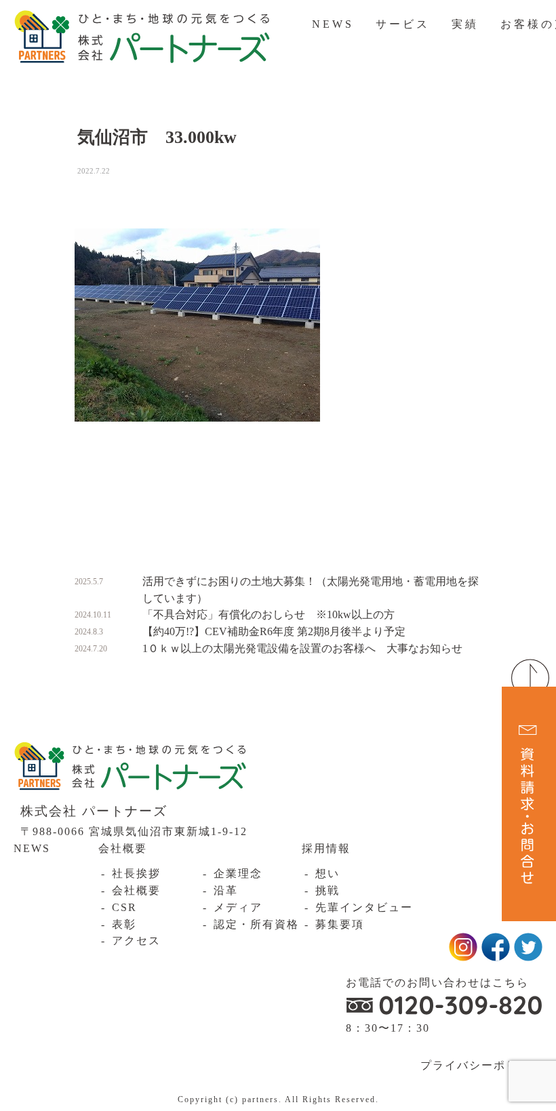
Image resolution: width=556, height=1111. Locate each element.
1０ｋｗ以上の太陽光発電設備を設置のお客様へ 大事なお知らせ (302, 648)
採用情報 (326, 848)
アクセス (136, 940)
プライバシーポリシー (481, 1065)
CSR (124, 907)
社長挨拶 (136, 873)
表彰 (124, 924)
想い (327, 873)
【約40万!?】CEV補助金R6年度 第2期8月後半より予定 (273, 631)
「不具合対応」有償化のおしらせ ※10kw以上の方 (268, 614)
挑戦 (327, 890)
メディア (238, 907)
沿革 (226, 890)
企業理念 (238, 873)
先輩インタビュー (364, 907)
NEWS (333, 24)
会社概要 (122, 848)
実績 (465, 24)
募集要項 (339, 924)
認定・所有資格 (256, 924)
